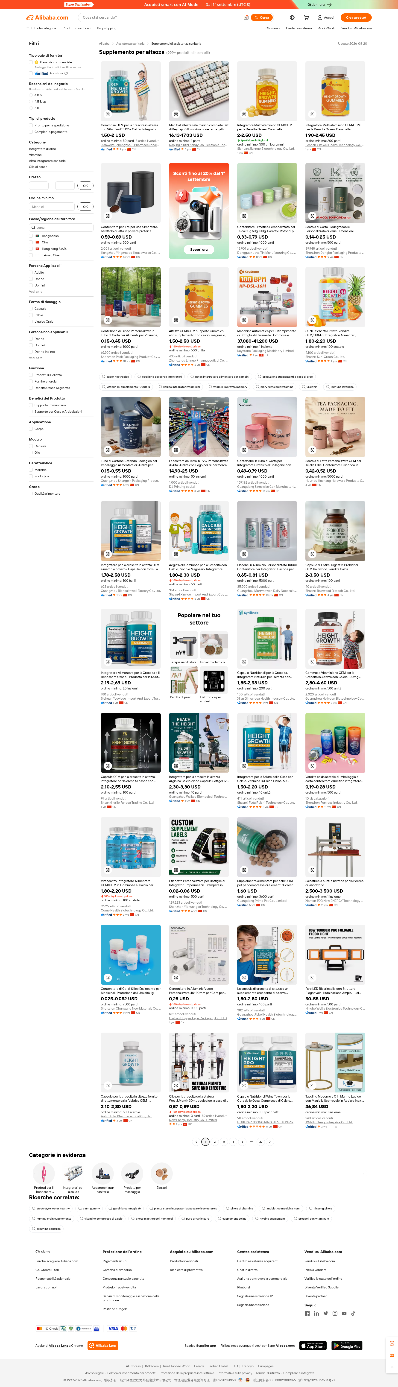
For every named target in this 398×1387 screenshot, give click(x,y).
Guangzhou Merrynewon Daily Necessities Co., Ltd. (267, 591)
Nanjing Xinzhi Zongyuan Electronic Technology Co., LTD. (199, 145)
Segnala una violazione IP (255, 1296)
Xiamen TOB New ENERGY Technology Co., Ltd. (335, 900)
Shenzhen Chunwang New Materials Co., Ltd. (131, 1008)
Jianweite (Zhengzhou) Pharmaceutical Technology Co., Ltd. (131, 145)
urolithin (312, 386)
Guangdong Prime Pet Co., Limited (262, 900)
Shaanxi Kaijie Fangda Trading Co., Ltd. (127, 802)
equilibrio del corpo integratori (162, 376)
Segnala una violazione (253, 1305)
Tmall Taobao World (176, 1366)
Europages (266, 1366)
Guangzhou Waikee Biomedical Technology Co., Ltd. (199, 796)
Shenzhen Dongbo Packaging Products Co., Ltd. (335, 252)
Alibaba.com (285, 1345)
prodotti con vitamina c (313, 1218)
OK (85, 186)
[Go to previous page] (196, 1142)
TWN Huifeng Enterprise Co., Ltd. (329, 1122)
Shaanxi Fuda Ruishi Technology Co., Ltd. (266, 802)
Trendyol (248, 1366)
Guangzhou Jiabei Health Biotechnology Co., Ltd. (267, 1014)
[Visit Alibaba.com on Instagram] (335, 1313)
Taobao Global (218, 1366)
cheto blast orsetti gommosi (154, 1218)
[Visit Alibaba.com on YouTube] (344, 1313)
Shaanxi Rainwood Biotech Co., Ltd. (330, 591)
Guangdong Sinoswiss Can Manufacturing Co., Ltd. (267, 486)
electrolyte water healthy (53, 1208)
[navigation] (61, 593)
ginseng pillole (323, 1208)
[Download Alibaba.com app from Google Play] (347, 1345)
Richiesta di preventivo (186, 1270)
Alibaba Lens (58, 1345)
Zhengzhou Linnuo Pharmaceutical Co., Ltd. (199, 360)
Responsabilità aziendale (52, 1278)
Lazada (199, 1366)
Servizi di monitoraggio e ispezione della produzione (131, 1298)
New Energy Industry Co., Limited (193, 1120)
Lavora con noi (45, 1287)
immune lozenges (342, 386)
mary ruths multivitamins (276, 386)
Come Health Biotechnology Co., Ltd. (127, 910)
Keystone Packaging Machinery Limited (265, 351)
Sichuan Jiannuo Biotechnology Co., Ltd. (266, 148)
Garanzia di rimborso (117, 1270)
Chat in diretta (247, 1270)
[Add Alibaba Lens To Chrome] (103, 1345)
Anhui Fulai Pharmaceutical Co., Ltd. (126, 1116)
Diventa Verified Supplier (322, 1287)
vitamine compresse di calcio (104, 1218)
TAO (235, 1366)
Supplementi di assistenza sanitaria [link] (176, 43)
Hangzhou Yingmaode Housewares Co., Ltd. (131, 252)
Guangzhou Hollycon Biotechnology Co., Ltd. (335, 698)
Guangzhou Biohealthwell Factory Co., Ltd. (131, 591)
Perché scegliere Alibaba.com (56, 1261)
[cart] (307, 18)
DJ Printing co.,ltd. (182, 486)
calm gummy (91, 1208)
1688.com (152, 1366)
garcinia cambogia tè (127, 1208)
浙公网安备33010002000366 (274, 1380)
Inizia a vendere (315, 1270)
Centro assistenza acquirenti (257, 1261)
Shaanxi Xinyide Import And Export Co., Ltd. (199, 594)
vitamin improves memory (230, 386)
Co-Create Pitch (47, 1270)
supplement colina (234, 1218)
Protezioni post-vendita (119, 1287)
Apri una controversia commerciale (262, 1278)
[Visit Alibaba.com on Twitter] (325, 1313)
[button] (246, 17)
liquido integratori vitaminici (181, 386)
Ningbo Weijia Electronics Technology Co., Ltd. (335, 1008)
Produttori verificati (184, 1261)
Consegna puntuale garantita (123, 1278)
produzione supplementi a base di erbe (288, 376)
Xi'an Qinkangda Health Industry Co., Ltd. (266, 698)
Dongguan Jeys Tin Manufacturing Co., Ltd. (267, 252)
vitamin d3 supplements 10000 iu (128, 386)
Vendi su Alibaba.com (319, 1261)
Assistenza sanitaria (130, 43)
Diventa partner (315, 1296)
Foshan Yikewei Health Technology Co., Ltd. (335, 145)
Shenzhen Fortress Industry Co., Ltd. (331, 802)
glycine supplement (272, 1218)
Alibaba (104, 43)
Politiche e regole (115, 1309)
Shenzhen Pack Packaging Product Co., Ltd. (131, 357)
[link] (392, 1343)
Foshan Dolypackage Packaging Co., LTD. (198, 1018)
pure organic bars (197, 1218)
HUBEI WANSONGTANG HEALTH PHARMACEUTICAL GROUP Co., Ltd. (267, 1122)
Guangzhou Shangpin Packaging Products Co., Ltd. (131, 480)
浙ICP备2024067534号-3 (316, 1380)
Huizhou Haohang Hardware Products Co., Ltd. (335, 480)
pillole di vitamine (242, 1208)
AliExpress (133, 1366)
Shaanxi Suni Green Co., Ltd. (325, 357)
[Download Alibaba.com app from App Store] (313, 1345)
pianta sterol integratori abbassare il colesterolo (185, 1208)
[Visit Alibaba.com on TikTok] (353, 1313)
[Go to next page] (270, 1142)
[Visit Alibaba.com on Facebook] (307, 1313)
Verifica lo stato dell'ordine (323, 1278)
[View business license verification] (240, 1380)
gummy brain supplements (54, 1218)
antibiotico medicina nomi (283, 1208)
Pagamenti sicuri (114, 1261)
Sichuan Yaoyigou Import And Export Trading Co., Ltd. (131, 698)
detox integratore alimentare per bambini (222, 376)
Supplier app (206, 1345)
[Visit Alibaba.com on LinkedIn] (316, 1313)
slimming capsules (49, 1228)
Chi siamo (42, 1251)
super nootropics (118, 376)
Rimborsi (243, 1287)
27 (260, 1141)
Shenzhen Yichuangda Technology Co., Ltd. (199, 906)
